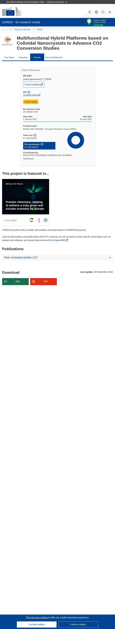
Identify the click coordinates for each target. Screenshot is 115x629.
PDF (45, 281)
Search (103, 12)
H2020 (40, 29)
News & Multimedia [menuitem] (54, 57)
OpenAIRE (60, 240)
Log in (90, 12)
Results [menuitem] (37, 57)
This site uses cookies (37, 617)
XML (17, 281)
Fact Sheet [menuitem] (9, 57)
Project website (33, 85)
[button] (96, 12)
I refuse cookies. (78, 624)
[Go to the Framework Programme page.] (7, 41)
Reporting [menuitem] (23, 57)
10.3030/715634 (30, 95)
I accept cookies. (36, 624)
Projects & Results (22, 29)
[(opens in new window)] (11, 11)
